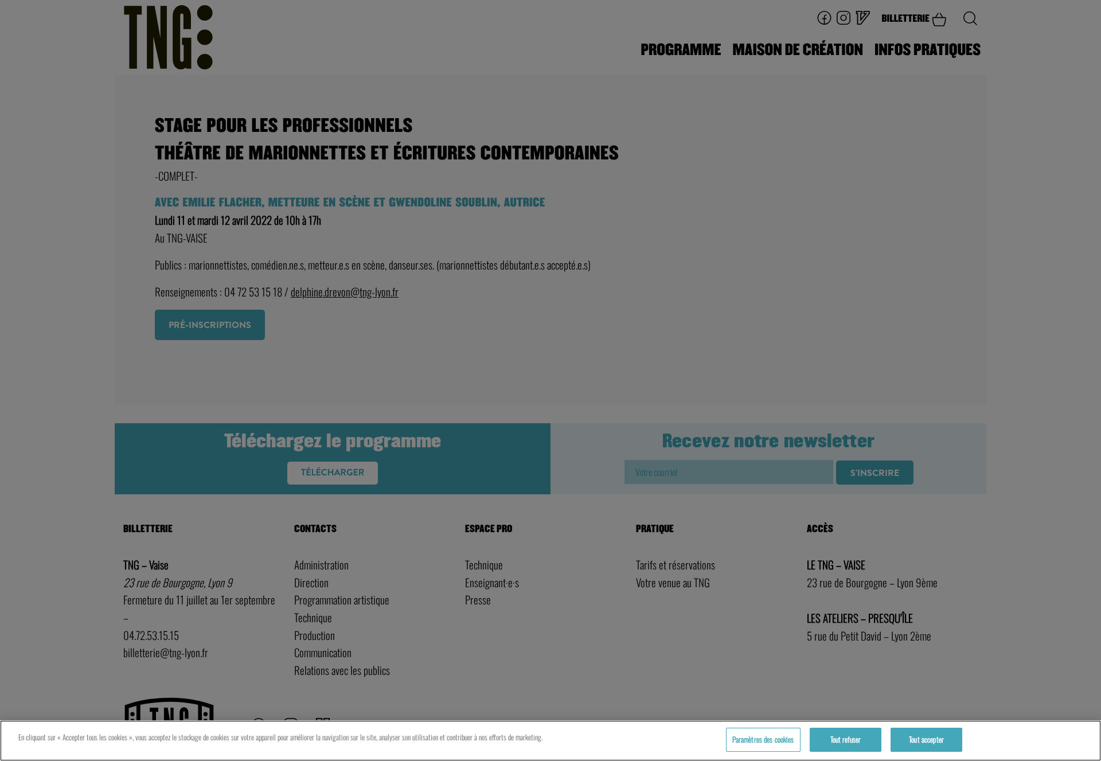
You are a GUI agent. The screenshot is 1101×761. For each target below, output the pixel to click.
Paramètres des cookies (763, 739)
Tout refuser (845, 739)
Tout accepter (926, 739)
